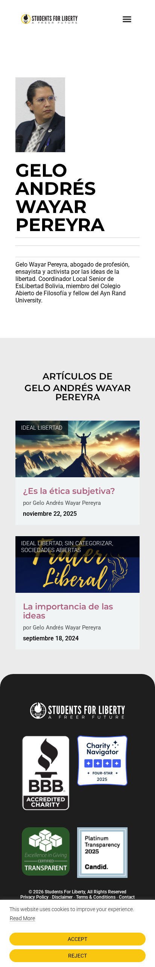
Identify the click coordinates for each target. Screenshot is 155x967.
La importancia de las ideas (68, 611)
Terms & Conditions (95, 897)
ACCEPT (77, 939)
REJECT (77, 956)
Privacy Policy (34, 897)
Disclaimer (62, 897)
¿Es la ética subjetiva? (69, 491)
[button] (127, 19)
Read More (22, 918)
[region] (77, 933)
